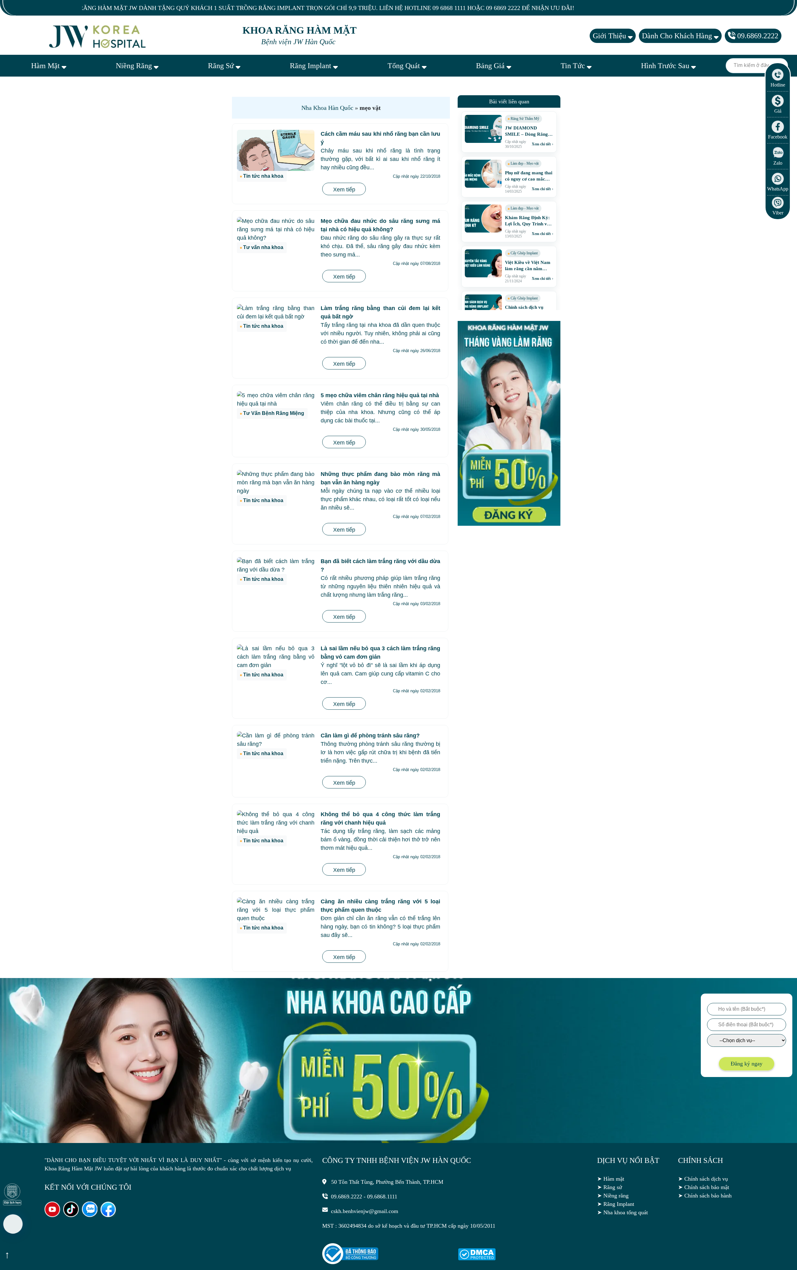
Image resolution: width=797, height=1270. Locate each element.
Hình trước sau (666, 66)
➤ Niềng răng (613, 1195)
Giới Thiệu (610, 36)
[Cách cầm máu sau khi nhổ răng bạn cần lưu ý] (275, 150)
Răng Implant (311, 66)
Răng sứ (222, 66)
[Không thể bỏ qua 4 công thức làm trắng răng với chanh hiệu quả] (275, 822)
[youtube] (52, 1215)
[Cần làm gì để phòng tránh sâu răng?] (275, 739)
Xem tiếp (344, 189)
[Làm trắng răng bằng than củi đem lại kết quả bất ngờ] (275, 312)
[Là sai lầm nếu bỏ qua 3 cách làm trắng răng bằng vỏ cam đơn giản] (275, 657)
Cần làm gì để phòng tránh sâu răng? (370, 735)
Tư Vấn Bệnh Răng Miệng (273, 413)
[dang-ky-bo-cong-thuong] (350, 1262)
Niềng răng (135, 66)
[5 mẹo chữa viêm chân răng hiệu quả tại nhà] (275, 399)
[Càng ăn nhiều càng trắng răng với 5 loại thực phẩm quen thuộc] (275, 910)
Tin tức (574, 66)
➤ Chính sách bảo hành (705, 1195)
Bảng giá (491, 66)
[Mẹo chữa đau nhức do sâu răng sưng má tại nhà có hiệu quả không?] (275, 229)
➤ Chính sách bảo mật (703, 1187)
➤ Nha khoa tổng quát (622, 1212)
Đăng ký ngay (746, 1064)
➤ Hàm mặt (610, 1179)
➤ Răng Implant (615, 1204)
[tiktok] (71, 1215)
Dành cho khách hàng (678, 36)
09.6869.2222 (756, 36)
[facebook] (108, 1215)
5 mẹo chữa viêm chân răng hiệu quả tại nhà (380, 395)
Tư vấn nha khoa (263, 247)
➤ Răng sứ (609, 1187)
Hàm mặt (46, 66)
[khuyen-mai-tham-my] (509, 524)
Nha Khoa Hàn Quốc (327, 107)
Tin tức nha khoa (263, 176)
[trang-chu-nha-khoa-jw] (98, 36)
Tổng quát (405, 66)
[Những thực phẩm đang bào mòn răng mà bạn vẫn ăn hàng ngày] (275, 482)
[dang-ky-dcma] (477, 1258)
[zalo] (89, 1215)
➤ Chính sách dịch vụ (703, 1179)
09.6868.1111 (382, 1196)
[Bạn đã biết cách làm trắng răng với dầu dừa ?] (275, 565)
